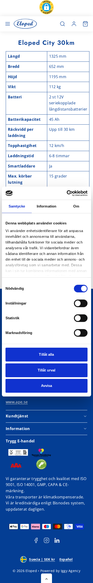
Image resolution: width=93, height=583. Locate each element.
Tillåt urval (46, 370)
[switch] (81, 303)
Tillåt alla (46, 354)
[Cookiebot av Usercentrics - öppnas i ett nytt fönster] (67, 193)
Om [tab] (76, 206)
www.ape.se (17, 402)
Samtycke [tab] (17, 206)
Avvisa (46, 386)
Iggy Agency (71, 570)
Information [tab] (46, 206)
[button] (46, 8)
